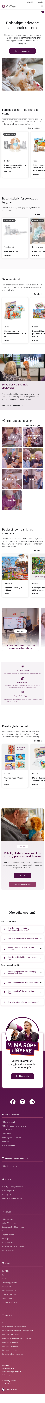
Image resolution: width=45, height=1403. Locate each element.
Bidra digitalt (6, 1195)
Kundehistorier (7, 1231)
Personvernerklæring (8, 1368)
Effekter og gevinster (9, 1283)
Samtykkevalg (6, 1375)
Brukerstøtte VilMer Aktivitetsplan (14, 1327)
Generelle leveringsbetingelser (11, 1371)
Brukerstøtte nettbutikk (10, 1346)
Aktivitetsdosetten (8, 1145)
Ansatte (4, 1279)
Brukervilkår (5, 1365)
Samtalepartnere (8, 1298)
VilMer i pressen (8, 1219)
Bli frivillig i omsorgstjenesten (12, 1187)
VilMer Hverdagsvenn (9, 1166)
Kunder (4, 1275)
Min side (30, 2)
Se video (22, 875)
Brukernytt (5, 1239)
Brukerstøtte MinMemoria (11, 1335)
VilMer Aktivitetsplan (9, 1122)
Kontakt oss (6, 1323)
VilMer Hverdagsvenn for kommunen (15, 1126)
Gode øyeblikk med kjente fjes (13, 1246)
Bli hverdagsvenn (8, 1191)
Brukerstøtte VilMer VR (10, 1342)
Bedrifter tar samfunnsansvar (12, 1198)
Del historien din (22, 1076)
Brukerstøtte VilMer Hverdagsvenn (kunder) (17, 1331)
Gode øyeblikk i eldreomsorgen (13, 1227)
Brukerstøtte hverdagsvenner (12, 1354)
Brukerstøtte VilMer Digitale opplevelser (16, 1338)
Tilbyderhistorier (8, 1235)
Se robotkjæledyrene (22, 51)
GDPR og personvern (9, 1302)
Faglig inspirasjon (8, 1243)
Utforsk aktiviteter (8, 1130)
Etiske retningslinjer (9, 1294)
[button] (42, 6)
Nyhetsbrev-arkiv (8, 1250)
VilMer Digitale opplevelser (11, 1138)
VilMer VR (5, 1142)
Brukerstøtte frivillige (9, 1350)
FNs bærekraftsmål (9, 1291)
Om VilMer (5, 1271)
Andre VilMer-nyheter (9, 1223)
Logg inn (40, 2)
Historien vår (6, 1287)
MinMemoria (6, 1134)
